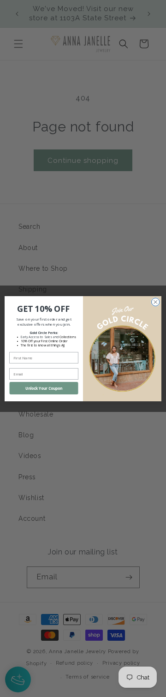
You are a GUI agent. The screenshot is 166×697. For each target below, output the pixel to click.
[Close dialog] (156, 302)
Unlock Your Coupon (44, 388)
